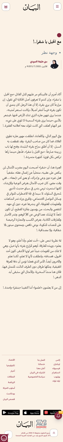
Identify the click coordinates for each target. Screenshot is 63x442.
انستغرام (56, 372)
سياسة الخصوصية (36, 376)
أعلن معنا (41, 368)
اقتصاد (11, 359)
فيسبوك (56, 368)
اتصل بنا (41, 360)
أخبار (12, 371)
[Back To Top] (54, 433)
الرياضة (11, 382)
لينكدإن (57, 364)
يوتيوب (57, 376)
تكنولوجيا (10, 365)
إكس (58, 360)
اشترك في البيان (37, 372)
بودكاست (10, 393)
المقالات (11, 376)
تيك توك (56, 380)
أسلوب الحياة (9, 388)
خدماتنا (41, 364)
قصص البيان (9, 399)
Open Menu (57, 6)
